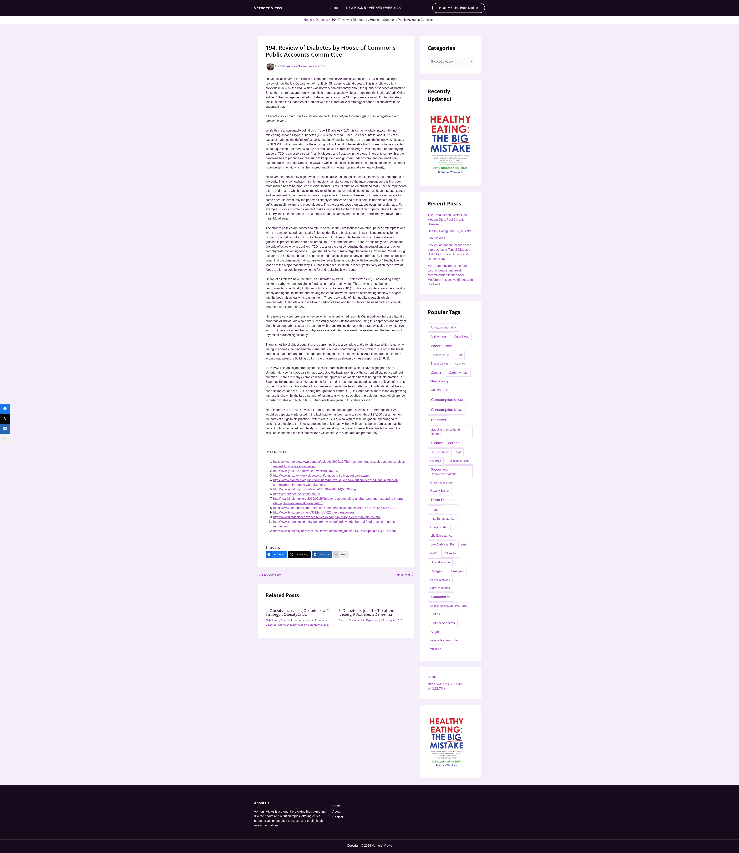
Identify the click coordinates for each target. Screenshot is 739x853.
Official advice (440, 562)
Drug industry (440, 452)
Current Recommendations (297, 620)
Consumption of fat (446, 410)
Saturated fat (441, 597)
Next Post (405, 575)
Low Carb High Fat (442, 544)
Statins (435, 614)
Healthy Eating (439, 490)
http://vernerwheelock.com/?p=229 (296, 494)
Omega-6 (457, 571)
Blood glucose (442, 346)
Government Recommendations (443, 472)
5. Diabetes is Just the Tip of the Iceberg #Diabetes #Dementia (366, 612)
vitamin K (435, 648)
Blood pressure (440, 355)
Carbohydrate (458, 372)
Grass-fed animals (441, 482)
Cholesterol (439, 390)
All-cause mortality (443, 327)
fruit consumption (458, 460)
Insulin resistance (443, 518)
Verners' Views (268, 7)
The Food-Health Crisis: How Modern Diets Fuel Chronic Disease (447, 219)
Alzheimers (272, 620)
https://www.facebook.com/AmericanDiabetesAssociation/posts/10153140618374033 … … (335, 507)
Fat (458, 452)
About (334, 7)
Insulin (435, 509)
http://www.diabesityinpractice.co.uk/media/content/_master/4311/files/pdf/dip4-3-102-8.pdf (334, 531)
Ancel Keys (461, 336)
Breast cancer (439, 363)
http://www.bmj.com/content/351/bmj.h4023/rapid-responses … (317, 512)
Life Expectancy (370, 620)
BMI (459, 355)
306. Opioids (436, 238)
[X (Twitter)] (5, 419)
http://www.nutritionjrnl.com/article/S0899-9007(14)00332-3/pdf (315, 489)
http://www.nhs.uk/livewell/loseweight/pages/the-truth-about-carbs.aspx (321, 475)
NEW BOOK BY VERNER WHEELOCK (373, 7)
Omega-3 (437, 571)
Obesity (303, 624)
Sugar (435, 632)
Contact (337, 817)
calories (460, 363)
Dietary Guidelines (445, 443)
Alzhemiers (439, 336)
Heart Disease (443, 500)
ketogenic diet (439, 527)
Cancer (343, 620)
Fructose (435, 460)
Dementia (321, 620)
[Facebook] (5, 409)
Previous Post (269, 575)
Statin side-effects (443, 623)
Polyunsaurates (440, 587)
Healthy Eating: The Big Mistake (449, 231)
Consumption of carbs (449, 400)
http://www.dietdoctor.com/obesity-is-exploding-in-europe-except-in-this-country (326, 517)
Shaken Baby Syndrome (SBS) (449, 605)
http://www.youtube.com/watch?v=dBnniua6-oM (305, 471)
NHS (464, 544)
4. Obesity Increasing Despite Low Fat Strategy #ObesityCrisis (299, 612)
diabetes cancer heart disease (445, 432)
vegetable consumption (444, 640)
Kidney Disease (287, 624)
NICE (433, 553)
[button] (458, 8)
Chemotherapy (439, 381)
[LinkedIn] (5, 429)
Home (336, 806)
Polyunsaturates (440, 579)
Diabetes (271, 624)
